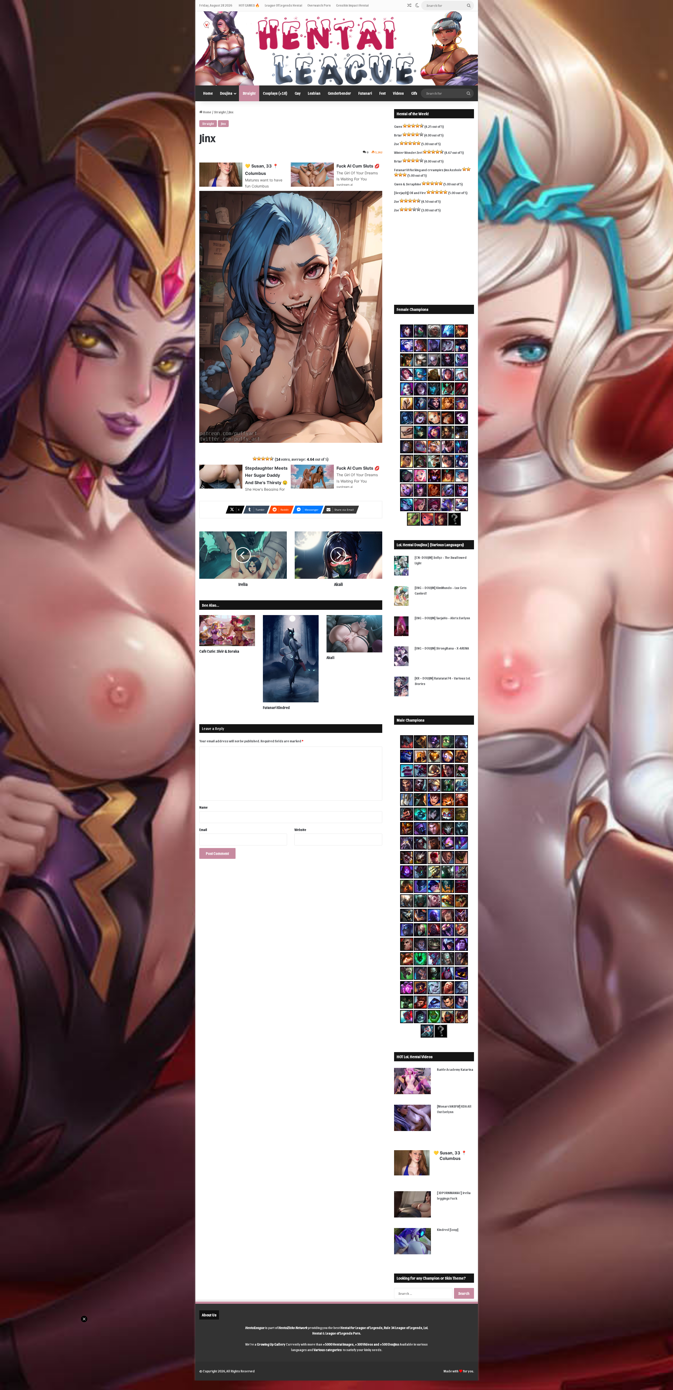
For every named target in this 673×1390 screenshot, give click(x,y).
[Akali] (354, 633)
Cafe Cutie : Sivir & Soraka (219, 651)
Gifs (414, 93)
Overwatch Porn (319, 5)
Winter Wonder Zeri (408, 152)
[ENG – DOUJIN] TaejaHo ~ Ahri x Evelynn (442, 618)
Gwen (398, 126)
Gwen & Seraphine (407, 184)
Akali (330, 657)
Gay (297, 93)
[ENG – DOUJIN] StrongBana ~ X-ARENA (442, 648)
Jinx (223, 123)
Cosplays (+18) (275, 93)
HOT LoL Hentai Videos (414, 1056)
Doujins (226, 93)
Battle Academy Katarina (455, 1069)
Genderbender (339, 93)
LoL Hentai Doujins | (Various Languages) (430, 544)
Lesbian (314, 93)
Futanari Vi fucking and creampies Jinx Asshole (428, 170)
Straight (249, 93)
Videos (398, 93)
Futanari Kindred (276, 707)
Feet (382, 93)
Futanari (365, 93)
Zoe (396, 144)
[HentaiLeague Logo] (336, 48)
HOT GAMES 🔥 (249, 5)
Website (300, 829)
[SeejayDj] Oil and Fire (410, 193)
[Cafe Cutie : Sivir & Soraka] (227, 630)
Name (203, 807)
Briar (398, 135)
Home (208, 93)
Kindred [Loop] (447, 1229)
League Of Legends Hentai (283, 5)
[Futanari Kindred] (291, 658)
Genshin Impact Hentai (352, 5)
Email (203, 829)
